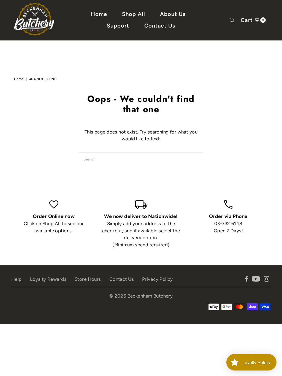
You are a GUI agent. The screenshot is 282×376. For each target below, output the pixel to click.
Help (16, 279)
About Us (173, 14)
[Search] (232, 20)
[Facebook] (246, 280)
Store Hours (88, 279)
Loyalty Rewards (48, 279)
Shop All (133, 14)
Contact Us (159, 25)
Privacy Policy (157, 279)
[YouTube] (256, 280)
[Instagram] (266, 280)
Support (118, 25)
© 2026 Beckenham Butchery (141, 296)
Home (99, 14)
